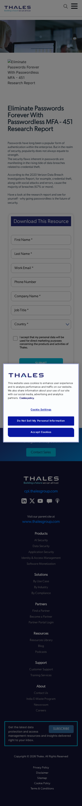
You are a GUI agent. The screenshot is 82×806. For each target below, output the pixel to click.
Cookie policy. (26, 398)
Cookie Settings (41, 409)
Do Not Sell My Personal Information (41, 420)
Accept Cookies (41, 432)
